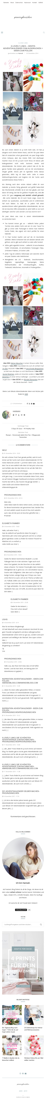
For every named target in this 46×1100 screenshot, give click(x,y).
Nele (4, 450)
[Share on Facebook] (27, 404)
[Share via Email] (34, 404)
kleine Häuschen (17, 363)
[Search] (44, 32)
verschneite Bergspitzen (34, 368)
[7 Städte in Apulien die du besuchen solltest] (12, 1045)
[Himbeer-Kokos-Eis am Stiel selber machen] (34, 1045)
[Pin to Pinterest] (31, 404)
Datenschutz (19, 2)
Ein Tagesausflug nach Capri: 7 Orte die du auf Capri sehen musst (10, 1030)
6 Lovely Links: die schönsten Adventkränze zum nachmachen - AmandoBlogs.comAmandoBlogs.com (20, 766)
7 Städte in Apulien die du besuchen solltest (10, 1059)
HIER (26, 394)
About (12, 2)
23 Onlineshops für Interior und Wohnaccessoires (33, 1029)
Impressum (27, 2)
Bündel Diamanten (30, 379)
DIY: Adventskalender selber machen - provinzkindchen (21, 792)
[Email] (25, 1073)
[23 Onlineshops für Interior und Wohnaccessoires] (34, 1015)
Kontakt (34, 2)
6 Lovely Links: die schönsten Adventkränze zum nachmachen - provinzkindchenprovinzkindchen (19, 740)
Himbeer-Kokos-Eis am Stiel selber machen (33, 1059)
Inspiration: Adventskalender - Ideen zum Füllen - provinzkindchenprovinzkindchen (22, 710)
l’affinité (40, 2)
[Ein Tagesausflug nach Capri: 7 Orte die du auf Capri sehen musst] (12, 1015)
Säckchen (5, 377)
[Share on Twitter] (29, 404)
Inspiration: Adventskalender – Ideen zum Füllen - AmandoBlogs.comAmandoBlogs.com (22, 681)
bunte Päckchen (8, 374)
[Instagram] (20, 1073)
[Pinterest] (23, 1073)
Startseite (6, 2)
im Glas (5, 368)
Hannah (20, 53)
